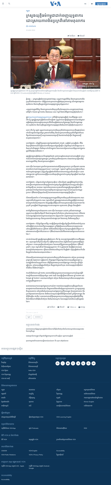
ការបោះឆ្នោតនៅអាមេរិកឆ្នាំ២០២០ (93, 398)
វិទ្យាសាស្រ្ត (59, 394)
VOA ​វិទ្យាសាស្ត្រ (6, 374)
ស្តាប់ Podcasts (33, 428)
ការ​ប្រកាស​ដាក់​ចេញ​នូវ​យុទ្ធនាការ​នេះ (40, 117)
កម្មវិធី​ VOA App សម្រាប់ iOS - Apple (12, 466)
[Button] (71, 36)
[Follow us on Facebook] (58, 363)
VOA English (33, 451)
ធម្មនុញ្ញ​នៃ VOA (33, 439)
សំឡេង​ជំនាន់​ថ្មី (32, 374)
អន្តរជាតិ (3, 394)
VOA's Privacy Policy (36, 455)
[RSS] (83, 363)
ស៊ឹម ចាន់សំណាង (31, 26)
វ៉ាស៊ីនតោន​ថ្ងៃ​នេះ (6, 366)
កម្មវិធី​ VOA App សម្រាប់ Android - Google (39, 467)
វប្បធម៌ (58, 398)
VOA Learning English (63, 417)
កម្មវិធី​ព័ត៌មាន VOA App (8, 428)
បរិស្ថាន (58, 390)
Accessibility (60, 451)
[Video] (92, 3)
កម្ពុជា (28, 11)
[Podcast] (88, 363)
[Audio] (85, 3)
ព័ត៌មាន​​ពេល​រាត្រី (33, 366)
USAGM (4, 451)
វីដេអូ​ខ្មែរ (3, 362)
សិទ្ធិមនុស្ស (32, 398)
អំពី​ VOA (4, 439)
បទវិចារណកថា (88, 406)
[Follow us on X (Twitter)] (63, 363)
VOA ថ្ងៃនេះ (4, 370)
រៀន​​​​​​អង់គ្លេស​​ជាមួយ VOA (36, 417)
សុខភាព (31, 402)
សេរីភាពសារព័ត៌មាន (89, 394)
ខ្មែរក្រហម (59, 402)
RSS (85, 428)
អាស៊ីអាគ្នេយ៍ (4, 406)
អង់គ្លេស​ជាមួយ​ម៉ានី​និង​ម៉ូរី (8, 417)
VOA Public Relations (8, 455)
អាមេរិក (3, 398)
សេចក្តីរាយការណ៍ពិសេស (63, 406)
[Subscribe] (93, 363)
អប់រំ (30, 406)
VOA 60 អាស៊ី (5, 378)
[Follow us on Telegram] (78, 363)
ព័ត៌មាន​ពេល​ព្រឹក (33, 362)
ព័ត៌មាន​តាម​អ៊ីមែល (61, 428)
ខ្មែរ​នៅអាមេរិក (5, 402)
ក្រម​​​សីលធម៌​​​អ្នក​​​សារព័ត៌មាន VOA (66, 439)
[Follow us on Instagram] (73, 363)
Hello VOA (31, 370)
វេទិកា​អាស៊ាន (32, 378)
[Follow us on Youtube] (68, 363)
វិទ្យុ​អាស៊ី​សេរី (59, 455)
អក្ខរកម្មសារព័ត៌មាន (89, 390)
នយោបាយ (32, 390)
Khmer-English (89, 402)
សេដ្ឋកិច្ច (31, 394)
